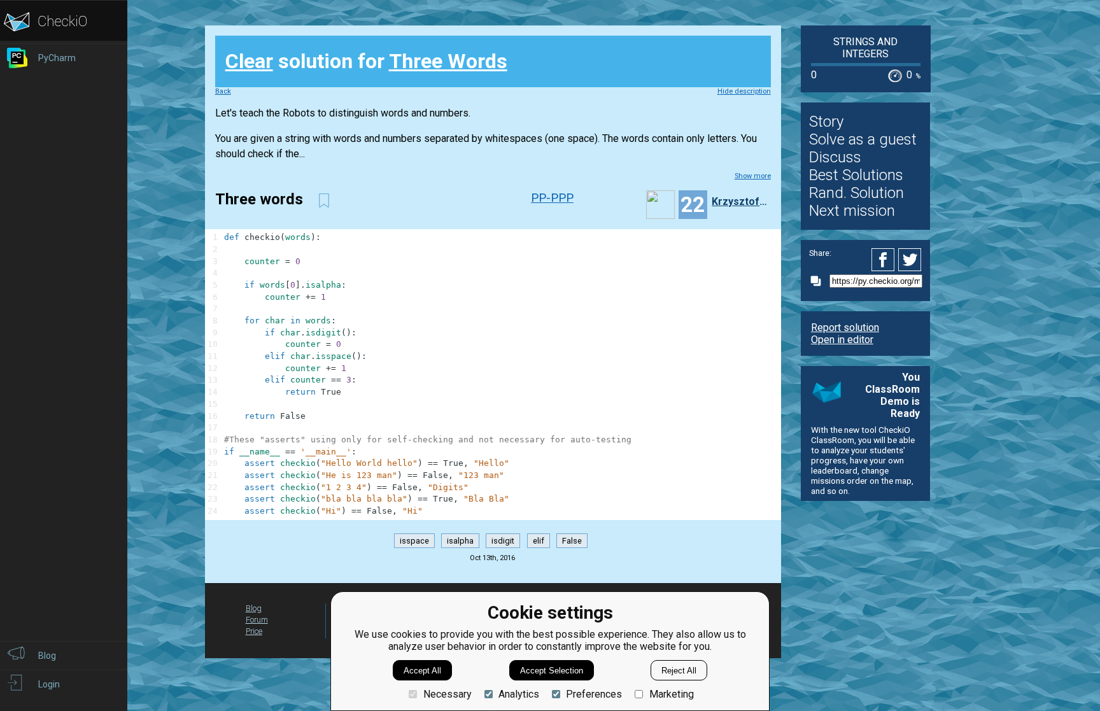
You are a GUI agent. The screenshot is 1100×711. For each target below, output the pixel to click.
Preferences (594, 694)
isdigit (502, 541)
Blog (254, 608)
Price (254, 631)
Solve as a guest (863, 139)
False (572, 541)
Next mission (852, 211)
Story (826, 121)
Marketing (671, 694)
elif (538, 541)
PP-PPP (552, 197)
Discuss (835, 157)
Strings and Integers (865, 48)
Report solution (845, 327)
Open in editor (842, 340)
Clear (249, 61)
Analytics (518, 694)
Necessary (447, 694)
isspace (414, 541)
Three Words (448, 61)
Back (223, 91)
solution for (366, 61)
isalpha (460, 541)
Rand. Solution (856, 193)
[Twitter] (910, 259)
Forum (257, 619)
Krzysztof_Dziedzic (740, 201)
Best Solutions (856, 175)
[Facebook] (884, 259)
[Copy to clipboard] (819, 281)
